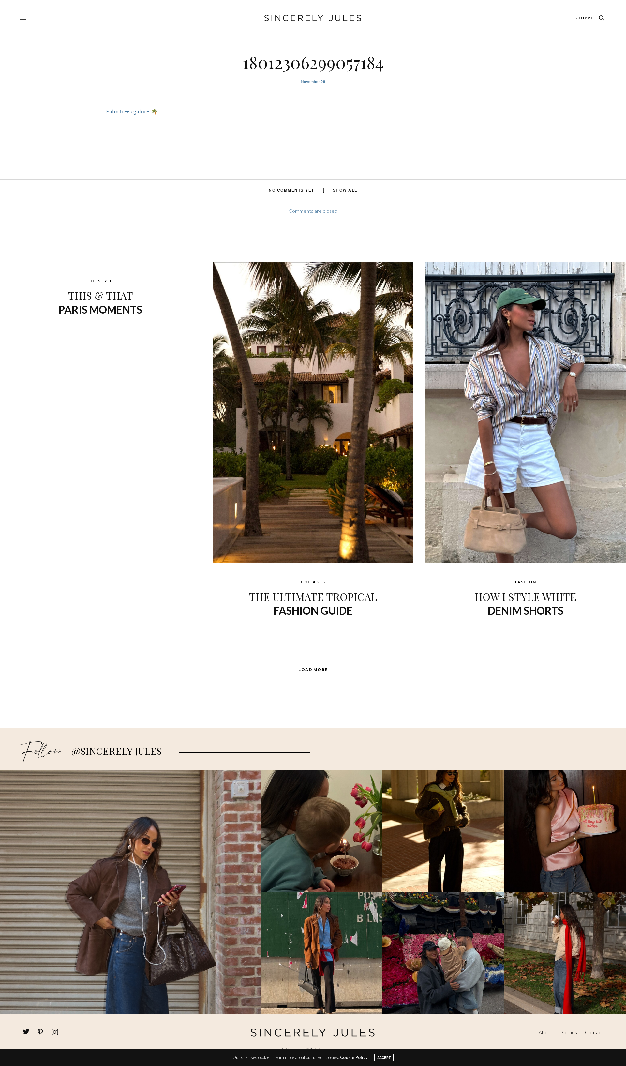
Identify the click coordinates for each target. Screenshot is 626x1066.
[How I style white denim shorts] (525, 412)
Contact (594, 1032)
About (545, 1032)
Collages (313, 581)
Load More (313, 670)
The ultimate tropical (313, 603)
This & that (100, 302)
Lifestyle (100, 280)
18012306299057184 (313, 62)
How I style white (525, 603)
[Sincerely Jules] (313, 18)
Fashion (525, 581)
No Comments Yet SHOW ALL (313, 190)
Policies (568, 1032)
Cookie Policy (354, 1057)
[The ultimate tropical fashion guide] (313, 412)
